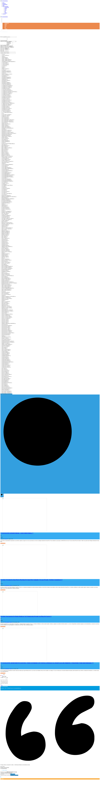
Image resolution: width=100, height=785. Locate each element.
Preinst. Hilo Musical (6, 273)
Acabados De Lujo (5, 116)
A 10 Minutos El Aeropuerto (7, 86)
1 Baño (3, 56)
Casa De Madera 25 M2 (6, 159)
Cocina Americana (5, 165)
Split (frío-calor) (5, 304)
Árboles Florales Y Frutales (7, 136)
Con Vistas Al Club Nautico (7, 193)
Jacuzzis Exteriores (5, 224)
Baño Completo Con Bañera (7, 147)
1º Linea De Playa (5, 63)
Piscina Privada (5, 261)
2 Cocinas (4, 69)
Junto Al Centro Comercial (6, 228)
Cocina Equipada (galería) (6, 172)
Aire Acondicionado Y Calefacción (8, 119)
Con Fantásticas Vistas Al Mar (7, 185)
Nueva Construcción (5, 238)
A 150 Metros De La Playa (6, 93)
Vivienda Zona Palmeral (6, 367)
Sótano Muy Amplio (5, 303)
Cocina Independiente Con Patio (7, 176)
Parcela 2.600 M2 (5, 248)
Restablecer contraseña (14, 775)
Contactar (4, 13)
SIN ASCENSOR (5, 293)
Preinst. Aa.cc (4, 272)
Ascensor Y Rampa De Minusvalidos (8, 143)
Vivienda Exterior (5, 356)
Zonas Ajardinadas (5, 385)
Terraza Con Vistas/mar (6, 318)
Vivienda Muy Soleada (6, 359)
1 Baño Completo (5, 58)
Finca (5, 9)
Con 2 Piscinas (5, 182)
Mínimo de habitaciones (4, 46)
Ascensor (4, 142)
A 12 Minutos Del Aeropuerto (7, 90)
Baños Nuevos (5, 150)
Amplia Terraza (5, 122)
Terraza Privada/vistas (6, 334)
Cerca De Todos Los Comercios (7, 161)
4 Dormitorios (4, 81)
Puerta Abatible (5, 276)
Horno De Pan (4, 221)
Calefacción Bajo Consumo (7, 157)
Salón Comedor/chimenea (6, 290)
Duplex (6, 8)
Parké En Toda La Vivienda (7, 251)
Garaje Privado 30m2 (6, 217)
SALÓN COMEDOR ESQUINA (8, 288)
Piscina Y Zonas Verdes (6, 262)
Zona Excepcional (5, 377)
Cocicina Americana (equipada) (7, 164)
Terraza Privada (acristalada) (7, 325)
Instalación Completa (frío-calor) (7, 223)
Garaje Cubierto (5, 214)
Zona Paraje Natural (5, 379)
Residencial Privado (5, 280)
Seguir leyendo (2, 543)
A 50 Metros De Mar (5, 106)
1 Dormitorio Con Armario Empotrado (8, 61)
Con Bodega (4, 184)
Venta (3, 5)
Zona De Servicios (5, 375)
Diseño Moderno (5, 197)
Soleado (3, 300)
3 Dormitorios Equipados (6, 77)
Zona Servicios (5, 383)
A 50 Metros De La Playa (6, 105)
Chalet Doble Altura (5, 162)
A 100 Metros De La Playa (6, 87)
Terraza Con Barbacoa (6, 315)
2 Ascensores (4, 65)
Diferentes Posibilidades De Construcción (9, 196)
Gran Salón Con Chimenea (7, 219)
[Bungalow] (10, 44)
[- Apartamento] (10, 43)
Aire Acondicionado (5, 118)
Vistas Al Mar (4, 348)
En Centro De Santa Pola (6, 200)
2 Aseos (3, 66)
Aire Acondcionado (5, 117)
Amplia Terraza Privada (6, 123)
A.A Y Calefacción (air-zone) (7, 112)
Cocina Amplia (5, 166)
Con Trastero (4, 192)
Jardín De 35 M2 (5, 225)
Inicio (3, 2)
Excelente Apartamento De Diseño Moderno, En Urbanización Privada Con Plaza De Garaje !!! (25, 616)
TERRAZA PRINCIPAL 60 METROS (9, 323)
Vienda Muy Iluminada (6, 345)
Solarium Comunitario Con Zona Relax (9, 296)
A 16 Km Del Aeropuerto (6, 95)
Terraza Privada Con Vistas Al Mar (8, 332)
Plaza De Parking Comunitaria (7, 266)
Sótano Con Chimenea (6, 301)
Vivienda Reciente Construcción (7, 361)
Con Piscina (4, 187)
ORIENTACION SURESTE (7, 246)
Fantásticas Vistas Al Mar (6, 212)
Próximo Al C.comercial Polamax (8, 275)
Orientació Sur (4, 241)
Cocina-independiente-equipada (7, 181)
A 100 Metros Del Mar (6, 88)
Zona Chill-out (5, 369)
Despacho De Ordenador (6, 195)
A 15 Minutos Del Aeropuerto (7, 92)
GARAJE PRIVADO (6, 216)
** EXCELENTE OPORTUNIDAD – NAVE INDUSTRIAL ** (16, 533)
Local (5, 10)
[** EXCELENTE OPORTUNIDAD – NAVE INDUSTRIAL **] (24, 530)
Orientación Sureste (5, 245)
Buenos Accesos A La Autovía (7, 156)
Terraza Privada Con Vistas (7, 331)
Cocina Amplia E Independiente (7, 168)
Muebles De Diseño (5, 234)
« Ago (1, 685)
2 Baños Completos (5, 68)
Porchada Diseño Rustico (6, 269)
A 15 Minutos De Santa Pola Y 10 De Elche (9, 91)
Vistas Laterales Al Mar (6, 350)
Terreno (6, 12)
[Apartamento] (10, 42)
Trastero (3, 335)
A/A (3, 113)
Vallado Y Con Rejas (6, 343)
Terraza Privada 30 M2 (6, 327)
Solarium (4, 295)
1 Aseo (3, 54)
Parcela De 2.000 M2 (6, 249)
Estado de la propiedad (4, 41)
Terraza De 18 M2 (5, 320)
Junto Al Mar (4, 229)
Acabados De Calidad (6, 115)
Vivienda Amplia (5, 351)
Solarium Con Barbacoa (6, 297)
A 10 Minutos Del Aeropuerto (7, 85)
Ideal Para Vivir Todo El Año (7, 222)
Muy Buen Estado (5, 235)
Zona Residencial (5, 381)
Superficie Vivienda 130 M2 (7, 307)
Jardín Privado (4, 226)
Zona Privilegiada (5, 380)
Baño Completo (5, 146)
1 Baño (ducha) (5, 57)
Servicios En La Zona (6, 292)
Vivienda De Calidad (6, 353)
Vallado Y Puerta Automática (7, 344)
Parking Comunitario (6, 253)
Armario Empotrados (6, 140)
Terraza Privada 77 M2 (6, 328)
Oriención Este (5, 239)
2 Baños (3, 67)
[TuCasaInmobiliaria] (4, 0)
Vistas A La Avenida (5, 346)
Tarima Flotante (5, 308)
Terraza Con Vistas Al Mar (6, 316)
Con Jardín (4, 186)
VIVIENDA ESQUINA (6, 355)
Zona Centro (4, 368)
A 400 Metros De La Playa (6, 102)
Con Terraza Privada (5, 191)
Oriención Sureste (5, 240)
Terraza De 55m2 (5, 322)
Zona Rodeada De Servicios (7, 382)
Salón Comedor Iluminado (6, 289)
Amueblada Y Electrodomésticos (7, 128)
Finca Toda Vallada (5, 213)
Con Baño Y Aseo (5, 183)
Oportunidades (4, 4)
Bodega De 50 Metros (6, 155)
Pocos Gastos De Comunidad (7, 268)
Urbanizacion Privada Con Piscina (8, 341)
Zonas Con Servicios (6, 386)
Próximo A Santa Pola (6, 274)
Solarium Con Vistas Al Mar (7, 298)
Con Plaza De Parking (6, 188)
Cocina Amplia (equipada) (6, 167)
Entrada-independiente (6, 202)
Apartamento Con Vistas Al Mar (7, 132)
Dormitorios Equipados (6, 199)
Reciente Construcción (6, 279)
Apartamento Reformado (6, 135)
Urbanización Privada (6, 340)
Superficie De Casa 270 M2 (7, 306)
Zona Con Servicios (5, 370)
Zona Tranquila (5, 384)
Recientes (4, 3)
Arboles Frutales (5, 137)
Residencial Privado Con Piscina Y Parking (9, 282)
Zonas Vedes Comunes (6, 388)
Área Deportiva (5, 139)
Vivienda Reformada (5, 362)
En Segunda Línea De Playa (7, 201)
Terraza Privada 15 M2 (6, 326)
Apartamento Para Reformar (7, 134)
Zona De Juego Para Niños (7, 374)
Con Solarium (4, 189)
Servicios (4, 291)
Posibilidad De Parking (6, 271)
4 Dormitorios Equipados (6, 83)
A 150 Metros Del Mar (6, 94)
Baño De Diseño (5, 149)
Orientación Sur (5, 244)
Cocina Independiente (6, 173)
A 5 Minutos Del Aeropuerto (7, 104)
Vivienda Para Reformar (6, 360)
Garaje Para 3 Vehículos (6, 215)
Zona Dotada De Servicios (6, 376)
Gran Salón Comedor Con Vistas (7, 218)
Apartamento (7, 7)
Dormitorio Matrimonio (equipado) (8, 198)
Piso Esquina (4, 264)
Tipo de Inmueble (5, 6)
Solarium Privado (5, 299)
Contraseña (2, 773)
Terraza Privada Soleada (6, 333)
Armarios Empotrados (6, 141)
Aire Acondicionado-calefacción (7, 120)
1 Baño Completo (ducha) (6, 60)
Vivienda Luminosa (5, 358)
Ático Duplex (4, 144)
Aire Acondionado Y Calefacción (8, 121)
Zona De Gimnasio (5, 373)
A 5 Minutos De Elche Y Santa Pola (8, 103)
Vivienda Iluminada (5, 357)
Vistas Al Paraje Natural (6, 349)
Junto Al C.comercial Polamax (7, 227)
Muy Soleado (4, 237)
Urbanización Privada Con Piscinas (8, 342)
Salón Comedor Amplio (6, 287)
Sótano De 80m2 (5, 302)
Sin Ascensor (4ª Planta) (6, 294)
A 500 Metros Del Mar (6, 109)
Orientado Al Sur (5, 247)
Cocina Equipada (5, 171)
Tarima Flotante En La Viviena (7, 309)
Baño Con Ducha (5, 148)
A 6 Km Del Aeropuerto (6, 110)
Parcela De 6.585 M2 (6, 250)
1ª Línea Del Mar (5, 62)
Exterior (3, 210)
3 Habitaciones (5, 79)
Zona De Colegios (5, 372)
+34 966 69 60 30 (4, 15)
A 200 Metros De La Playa (6, 96)
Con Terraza (4, 190)
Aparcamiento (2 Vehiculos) (7, 130)
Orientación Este (5, 242)
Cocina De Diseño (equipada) (7, 170)
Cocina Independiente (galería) (7, 175)
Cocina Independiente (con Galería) (8, 174)
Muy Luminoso (5, 236)
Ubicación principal (3, 40)
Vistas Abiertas (5, 347)
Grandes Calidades (5, 220)
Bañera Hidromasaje (5, 145)
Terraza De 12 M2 (5, 319)
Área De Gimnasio (5, 138)
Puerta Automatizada (5, 277)
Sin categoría (7, 622)
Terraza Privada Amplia (6, 329)
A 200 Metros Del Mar (6, 97)
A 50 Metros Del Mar (6, 107)
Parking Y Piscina (5, 255)
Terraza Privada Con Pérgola (7, 330)
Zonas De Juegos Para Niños (7, 387)
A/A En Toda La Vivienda (6, 114)
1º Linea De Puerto (5, 64)
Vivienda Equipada (5, 354)
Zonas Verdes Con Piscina (6, 393)
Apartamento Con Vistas (6, 131)
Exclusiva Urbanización (6, 209)
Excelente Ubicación (5, 208)
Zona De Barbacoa (5, 371)
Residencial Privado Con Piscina (7, 281)
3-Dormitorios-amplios (6, 80)
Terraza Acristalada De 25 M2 (7, 314)
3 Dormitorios (4, 76)
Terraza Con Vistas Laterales (7, 317)
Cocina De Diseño (5, 169)
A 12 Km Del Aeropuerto (6, 89)
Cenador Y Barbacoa (6, 160)
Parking (3, 252)
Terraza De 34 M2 (5, 321)
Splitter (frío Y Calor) (6, 305)
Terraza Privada (5, 324)
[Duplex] (10, 45)
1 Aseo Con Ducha (5, 55)
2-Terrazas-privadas (5, 75)
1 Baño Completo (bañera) (6, 59)
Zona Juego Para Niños (6, 378)
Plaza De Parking (5, 265)
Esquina (3, 203)
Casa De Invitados (5, 158)
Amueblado (4, 129)
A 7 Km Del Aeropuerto (6, 111)
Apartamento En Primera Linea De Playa (9, 133)
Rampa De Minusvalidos (6, 278)
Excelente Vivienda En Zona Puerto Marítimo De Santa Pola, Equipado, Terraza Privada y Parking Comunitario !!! (31, 579)
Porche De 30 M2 (5, 270)
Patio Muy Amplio (5, 256)
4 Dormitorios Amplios (6, 82)
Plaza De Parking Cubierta (6, 267)
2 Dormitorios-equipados (6, 70)
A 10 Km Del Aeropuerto (6, 84)
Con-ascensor (4, 194)
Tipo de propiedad (3, 45)
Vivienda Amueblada (6, 352)
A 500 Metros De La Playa (6, 108)
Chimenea (4, 163)
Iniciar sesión (13, 774)
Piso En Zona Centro (6, 263)
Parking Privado (5, 254)
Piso (5, 27)
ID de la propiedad (3, 36)
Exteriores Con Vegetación (6, 211)
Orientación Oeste (5, 243)
